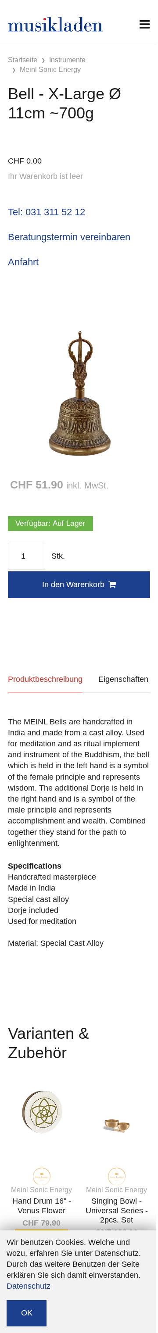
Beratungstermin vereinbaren (69, 237)
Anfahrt (23, 262)
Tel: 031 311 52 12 (46, 212)
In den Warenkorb (73, 584)
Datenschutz (28, 1286)
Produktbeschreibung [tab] (45, 679)
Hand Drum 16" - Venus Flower (41, 1206)
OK (26, 1312)
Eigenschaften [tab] (123, 679)
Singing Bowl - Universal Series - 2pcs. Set (117, 1210)
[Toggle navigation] (144, 24)
